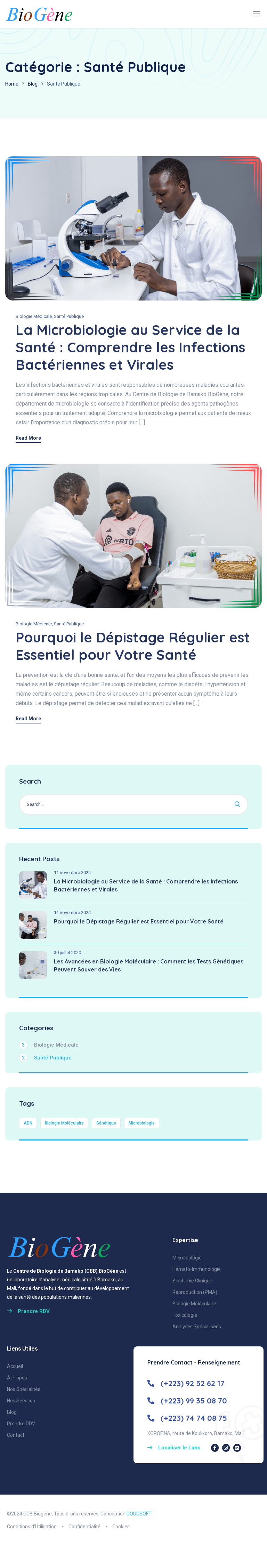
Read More (28, 438)
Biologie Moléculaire (64, 1123)
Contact (15, 1435)
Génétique (106, 1123)
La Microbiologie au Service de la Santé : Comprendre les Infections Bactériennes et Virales (130, 347)
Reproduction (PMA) (194, 1292)
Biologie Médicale (34, 316)
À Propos (17, 1377)
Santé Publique (69, 316)
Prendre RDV (21, 1423)
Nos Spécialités (23, 1389)
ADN (28, 1123)
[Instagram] (226, 1447)
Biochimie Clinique (192, 1280)
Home (11, 84)
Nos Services (21, 1400)
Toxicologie (184, 1315)
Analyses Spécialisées (196, 1326)
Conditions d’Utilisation (32, 1526)
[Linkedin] (237, 1447)
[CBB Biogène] (39, 13)
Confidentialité (84, 1526)
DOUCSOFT (139, 1513)
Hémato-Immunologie (196, 1269)
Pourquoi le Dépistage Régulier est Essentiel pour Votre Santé (133, 646)
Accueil (15, 1366)
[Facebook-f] (215, 1447)
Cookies (121, 1526)
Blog (33, 84)
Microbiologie (142, 1123)
